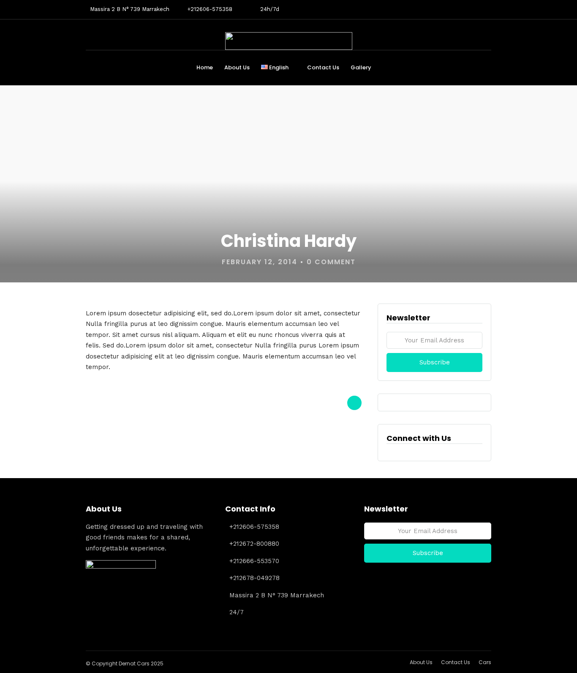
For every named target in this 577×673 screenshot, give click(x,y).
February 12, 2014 (259, 262)
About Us (237, 67)
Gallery (361, 67)
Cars (485, 662)
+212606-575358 (209, 9)
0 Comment (331, 262)
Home (204, 67)
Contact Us (323, 67)
